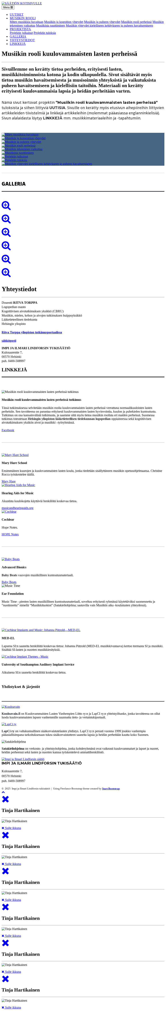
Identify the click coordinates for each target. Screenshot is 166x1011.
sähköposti (9, 340)
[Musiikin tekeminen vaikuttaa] (22, 149)
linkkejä (53, 118)
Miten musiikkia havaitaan (26, 22)
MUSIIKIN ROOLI (23, 18)
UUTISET (16, 14)
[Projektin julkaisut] (15, 156)
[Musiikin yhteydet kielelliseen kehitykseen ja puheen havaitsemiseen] (47, 163)
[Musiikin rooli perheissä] (18, 145)
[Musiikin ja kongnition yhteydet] (24, 138)
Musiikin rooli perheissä (136, 22)
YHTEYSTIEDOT (22, 40)
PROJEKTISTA (20, 29)
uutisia (57, 108)
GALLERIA (18, 36)
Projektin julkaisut (21, 33)
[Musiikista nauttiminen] (18, 153)
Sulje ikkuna (12, 828)
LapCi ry (8, 731)
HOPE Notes (10, 534)
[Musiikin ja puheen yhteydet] (21, 142)
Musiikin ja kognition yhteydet (63, 22)
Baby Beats (9, 575)
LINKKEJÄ (18, 43)
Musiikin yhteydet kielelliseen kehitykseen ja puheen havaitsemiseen (109, 25)
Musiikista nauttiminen (50, 25)
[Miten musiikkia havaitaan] (20, 134)
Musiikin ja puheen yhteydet (102, 22)
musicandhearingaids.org (17, 508)
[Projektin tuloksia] (14, 160)
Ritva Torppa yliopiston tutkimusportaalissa (32, 332)
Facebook (8, 430)
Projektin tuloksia (45, 33)
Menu (7, 7)
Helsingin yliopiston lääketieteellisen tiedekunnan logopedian (69, 419)
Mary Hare (9, 481)
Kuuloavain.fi (11, 713)
